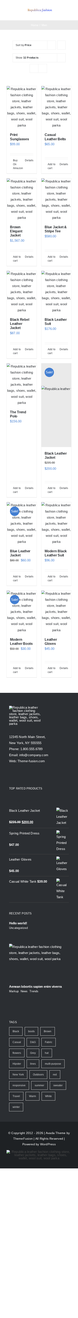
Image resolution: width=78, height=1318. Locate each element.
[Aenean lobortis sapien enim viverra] (39, 962)
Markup (14, 991)
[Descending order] (61, 45)
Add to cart (51, 166)
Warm (32, 1096)
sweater (58, 1085)
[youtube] (34, 775)
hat (47, 1052)
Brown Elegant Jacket (16, 231)
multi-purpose (53, 1063)
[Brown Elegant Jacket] (22, 199)
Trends (33, 991)
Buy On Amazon (17, 164)
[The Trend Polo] (22, 384)
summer (39, 1085)
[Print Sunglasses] (22, 107)
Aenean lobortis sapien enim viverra (35, 986)
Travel (16, 1096)
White (48, 1096)
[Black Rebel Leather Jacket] (22, 292)
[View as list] (42, 68)
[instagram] (26, 775)
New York (18, 1074)
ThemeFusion (23, 1138)
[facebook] (11, 775)
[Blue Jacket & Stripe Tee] (56, 199)
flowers (17, 1052)
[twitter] (18, 775)
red (55, 1074)
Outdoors (38, 1074)
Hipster (17, 1063)
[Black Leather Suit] (56, 292)
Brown (47, 1031)
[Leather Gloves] (56, 612)
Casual (17, 1042)
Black (16, 1031)
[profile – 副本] (40, 9)
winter (16, 1107)
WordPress (48, 1144)
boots (31, 1031)
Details (29, 160)
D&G (33, 1042)
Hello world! (18, 923)
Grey (33, 1052)
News (24, 991)
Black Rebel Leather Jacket (19, 324)
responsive (19, 1085)
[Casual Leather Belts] (56, 107)
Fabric (48, 1042)
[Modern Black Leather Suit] (56, 523)
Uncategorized (18, 928)
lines (33, 1063)
